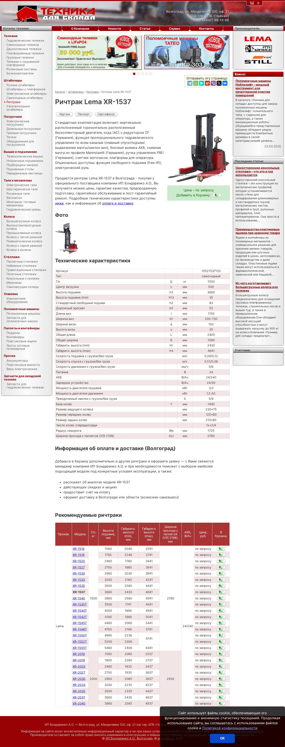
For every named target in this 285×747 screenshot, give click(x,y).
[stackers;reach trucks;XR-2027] (221, 672)
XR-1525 (79, 561)
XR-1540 (79, 598)
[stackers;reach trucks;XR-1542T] (221, 617)
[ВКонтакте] (224, 83)
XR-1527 (79, 567)
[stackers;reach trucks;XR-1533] (221, 580)
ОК (222, 738)
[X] (219, 83)
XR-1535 (79, 585)
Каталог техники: (16, 28)
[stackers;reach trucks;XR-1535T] (221, 604)
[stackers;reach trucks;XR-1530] (221, 573)
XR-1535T (80, 604)
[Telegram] (189, 83)
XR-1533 (79, 579)
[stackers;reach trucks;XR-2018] (221, 660)
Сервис (174, 28)
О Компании (80, 28)
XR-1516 (78, 548)
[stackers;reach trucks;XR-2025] (221, 666)
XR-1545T (80, 623)
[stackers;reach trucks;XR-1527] (221, 567)
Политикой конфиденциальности (229, 728)
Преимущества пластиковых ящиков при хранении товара (258, 231)
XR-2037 (79, 697)
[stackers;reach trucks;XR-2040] (221, 703)
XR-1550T (80, 635)
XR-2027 (79, 672)
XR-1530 (79, 573)
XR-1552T (80, 641)
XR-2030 (79, 679)
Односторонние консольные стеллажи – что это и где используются (258, 171)
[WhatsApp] (195, 83)
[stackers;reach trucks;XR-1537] (217, 195)
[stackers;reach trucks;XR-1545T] (221, 623)
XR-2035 (79, 691)
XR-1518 (78, 555)
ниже (59, 203)
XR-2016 (79, 654)
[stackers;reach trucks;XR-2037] (221, 697)
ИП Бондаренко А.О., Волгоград (129, 738)
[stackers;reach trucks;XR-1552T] (221, 642)
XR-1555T (80, 648)
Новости (114, 28)
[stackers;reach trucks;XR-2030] (221, 679)
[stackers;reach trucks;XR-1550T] (221, 635)
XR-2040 (79, 703)
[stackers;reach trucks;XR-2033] (221, 685)
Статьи (145, 28)
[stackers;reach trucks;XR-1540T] (221, 611)
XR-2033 (79, 685)
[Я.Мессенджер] (201, 83)
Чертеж (64, 114)
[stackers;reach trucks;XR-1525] (221, 561)
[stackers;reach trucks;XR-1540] (221, 598)
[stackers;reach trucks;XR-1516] (221, 549)
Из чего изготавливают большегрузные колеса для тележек (257, 286)
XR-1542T (80, 617)
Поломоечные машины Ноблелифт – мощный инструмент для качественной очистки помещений (253, 88)
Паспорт (84, 114)
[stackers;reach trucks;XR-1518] (221, 555)
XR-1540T (80, 610)
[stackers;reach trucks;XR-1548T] (221, 629)
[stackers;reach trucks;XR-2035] (221, 691)
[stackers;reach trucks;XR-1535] (221, 586)
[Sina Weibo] (207, 83)
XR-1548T (80, 629)
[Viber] (213, 83)
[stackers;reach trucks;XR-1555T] (221, 648)
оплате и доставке (117, 203)
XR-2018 (79, 660)
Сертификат (106, 114)
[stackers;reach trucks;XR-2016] (221, 654)
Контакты (206, 28)
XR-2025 (79, 666)
